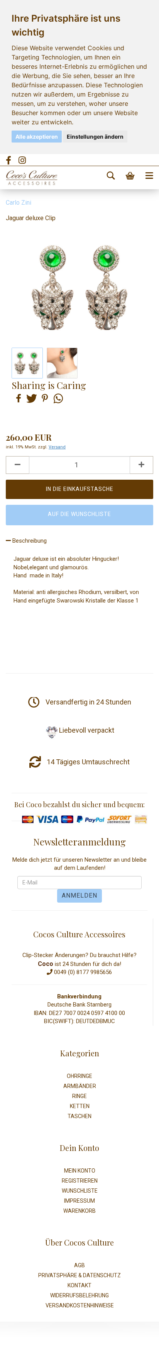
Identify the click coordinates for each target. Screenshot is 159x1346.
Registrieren (80, 1181)
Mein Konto (79, 1171)
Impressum (79, 1201)
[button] (17, 398)
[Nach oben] (137, 1334)
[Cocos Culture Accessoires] (29, 177)
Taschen (79, 1116)
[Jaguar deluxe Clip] (79, 287)
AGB (79, 1265)
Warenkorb (79, 1211)
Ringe (79, 1096)
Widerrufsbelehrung (79, 1295)
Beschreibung (29, 540)
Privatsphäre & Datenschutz (79, 1275)
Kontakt (79, 1285)
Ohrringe (79, 1076)
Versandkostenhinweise (80, 1305)
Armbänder (79, 1086)
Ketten (80, 1106)
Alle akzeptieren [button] (36, 136)
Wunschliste (80, 1191)
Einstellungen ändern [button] (95, 136)
